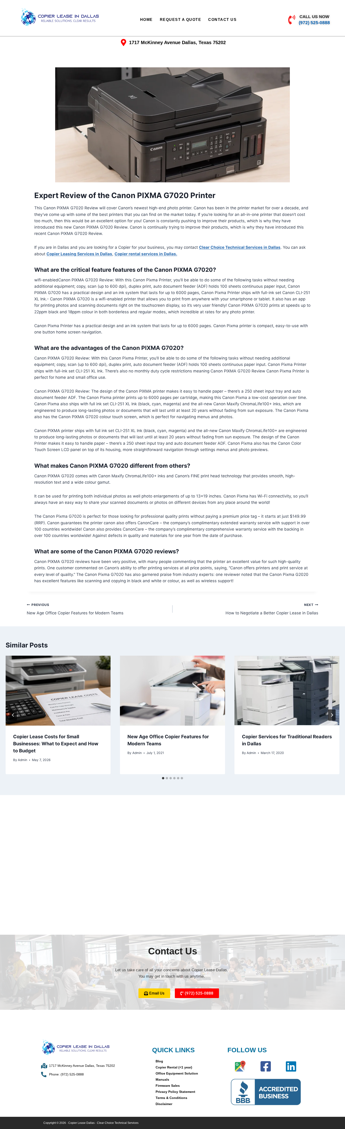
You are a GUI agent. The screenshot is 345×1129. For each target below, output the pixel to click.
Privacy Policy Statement (175, 1092)
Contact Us (222, 20)
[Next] (332, 715)
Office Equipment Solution (177, 1073)
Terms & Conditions (171, 1098)
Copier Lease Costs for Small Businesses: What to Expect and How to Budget (55, 744)
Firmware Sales (168, 1085)
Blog (159, 1061)
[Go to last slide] (13, 715)
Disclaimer (164, 1104)
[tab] (163, 778)
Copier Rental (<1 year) (174, 1067)
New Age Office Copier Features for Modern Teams (75, 609)
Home (146, 20)
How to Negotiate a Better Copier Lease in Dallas (272, 609)
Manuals (162, 1079)
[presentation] (58, 691)
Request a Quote (180, 20)
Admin (22, 760)
